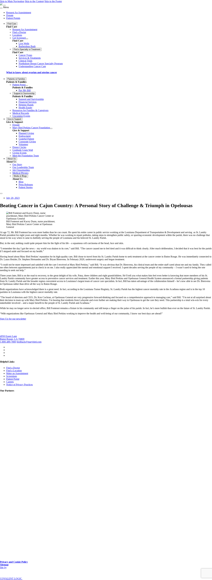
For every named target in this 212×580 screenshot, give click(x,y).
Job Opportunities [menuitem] (21, 170)
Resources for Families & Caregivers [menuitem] (30, 110)
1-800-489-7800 (8, 341)
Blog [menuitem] (21, 181)
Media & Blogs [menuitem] (20, 176)
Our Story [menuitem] (17, 164)
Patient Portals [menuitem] (13, 18)
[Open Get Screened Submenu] (27, 38)
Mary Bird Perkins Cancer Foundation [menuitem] (31, 127)
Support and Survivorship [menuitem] (31, 99)
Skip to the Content (34, 1)
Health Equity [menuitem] (25, 107)
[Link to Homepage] (1, 4)
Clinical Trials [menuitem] (25, 60)
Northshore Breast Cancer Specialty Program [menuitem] (41, 63)
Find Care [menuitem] (11, 24)
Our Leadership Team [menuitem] (23, 167)
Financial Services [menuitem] (27, 102)
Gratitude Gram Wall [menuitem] (22, 150)
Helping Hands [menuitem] (26, 104)
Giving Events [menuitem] (19, 152)
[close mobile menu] (1, 8)
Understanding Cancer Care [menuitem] (32, 66)
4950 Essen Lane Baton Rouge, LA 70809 (12, 337)
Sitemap (4, 564)
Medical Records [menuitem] (20, 113)
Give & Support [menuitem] (14, 119)
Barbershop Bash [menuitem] (27, 46)
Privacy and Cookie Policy (14, 562)
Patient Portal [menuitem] (18, 84)
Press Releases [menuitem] (26, 184)
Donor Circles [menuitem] (19, 147)
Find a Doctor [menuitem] (19, 32)
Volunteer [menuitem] (23, 144)
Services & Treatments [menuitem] (30, 58)
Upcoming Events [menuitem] (21, 116)
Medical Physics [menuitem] (20, 173)
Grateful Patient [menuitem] (26, 138)
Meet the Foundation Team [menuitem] (25, 155)
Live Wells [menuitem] (24, 43)
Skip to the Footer (53, 1)
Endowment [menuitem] (25, 136)
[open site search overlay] (1, 193)
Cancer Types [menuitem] (25, 55)
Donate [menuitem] (9, 15)
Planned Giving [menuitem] (26, 133)
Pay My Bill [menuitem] (25, 90)
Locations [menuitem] (17, 35)
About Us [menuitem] (11, 159)
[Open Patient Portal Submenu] (26, 85)
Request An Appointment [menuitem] (18, 12)
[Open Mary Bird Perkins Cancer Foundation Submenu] (51, 128)
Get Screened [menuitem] (19, 38)
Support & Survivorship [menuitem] (24, 93)
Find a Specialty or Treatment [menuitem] (27, 49)
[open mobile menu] (4, 5)
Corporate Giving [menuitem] (27, 141)
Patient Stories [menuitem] (26, 187)
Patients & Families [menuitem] (16, 79)
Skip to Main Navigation (12, 1)
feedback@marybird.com (29, 341)
